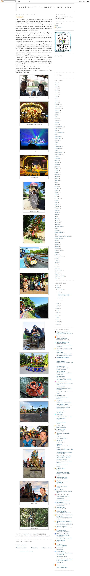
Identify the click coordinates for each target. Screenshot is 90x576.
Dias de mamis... (61, 498)
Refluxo (56, 254)
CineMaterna (60, 400)
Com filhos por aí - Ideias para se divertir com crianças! (65, 559)
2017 (58, 306)
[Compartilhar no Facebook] (43, 534)
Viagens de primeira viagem (64, 456)
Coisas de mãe (60, 490)
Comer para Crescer (62, 411)
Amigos (56, 114)
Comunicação (58, 154)
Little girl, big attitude (62, 486)
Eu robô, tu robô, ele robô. (62, 478)
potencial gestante (61, 418)
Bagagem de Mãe (61, 366)
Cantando (57, 140)
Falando (57, 190)
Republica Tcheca (59, 256)
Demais (58, 393)
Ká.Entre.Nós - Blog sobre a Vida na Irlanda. (65, 450)
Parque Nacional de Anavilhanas (62, 236)
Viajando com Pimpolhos (63, 534)
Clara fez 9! (60, 298)
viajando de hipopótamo (62, 545)
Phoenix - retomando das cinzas (63, 457)
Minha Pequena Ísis (61, 511)
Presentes (57, 248)
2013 (58, 315)
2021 (58, 285)
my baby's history (61, 468)
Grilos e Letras (60, 437)
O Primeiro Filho (61, 429)
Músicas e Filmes (59, 226)
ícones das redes (60, 359)
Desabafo (57, 162)
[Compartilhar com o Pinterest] (45, 534)
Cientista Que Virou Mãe (63, 472)
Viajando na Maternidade (63, 433)
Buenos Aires (58, 138)
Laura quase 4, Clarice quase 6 (63, 531)
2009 (58, 324)
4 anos (56, 90)
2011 (58, 319)
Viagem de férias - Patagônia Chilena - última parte (64, 294)
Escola (56, 178)
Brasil (56, 134)
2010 (58, 322)
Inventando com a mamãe (63, 357)
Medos (56, 220)
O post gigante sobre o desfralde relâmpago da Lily (63, 504)
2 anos (56, 87)
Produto (58, 423)
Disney (56, 170)
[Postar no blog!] (40, 534)
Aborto (56, 102)
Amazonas (57, 110)
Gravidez (57, 208)
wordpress (59, 419)
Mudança (57, 224)
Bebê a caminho (58, 126)
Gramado (57, 206)
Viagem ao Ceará (60, 430)
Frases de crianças (61, 422)
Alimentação (58, 106)
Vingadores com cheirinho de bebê (64, 402)
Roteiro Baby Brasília (62, 567)
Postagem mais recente (21, 547)
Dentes (56, 160)
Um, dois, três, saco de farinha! (64, 348)
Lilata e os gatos (61, 540)
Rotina (56, 258)
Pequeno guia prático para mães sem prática (65, 515)
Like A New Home (61, 395)
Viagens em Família (59, 276)
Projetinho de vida (61, 425)
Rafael (56, 252)
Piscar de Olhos (60, 551)
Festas (56, 196)
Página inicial (34, 547)
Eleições (58, 487)
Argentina (57, 122)
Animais (57, 118)
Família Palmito (61, 361)
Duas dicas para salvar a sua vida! (64, 512)
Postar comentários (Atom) (26, 551)
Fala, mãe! (59, 444)
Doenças (57, 174)
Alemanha (57, 104)
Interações (57, 212)
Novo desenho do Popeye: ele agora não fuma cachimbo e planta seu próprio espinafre (64, 407)
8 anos (56, 98)
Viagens (47, 535)
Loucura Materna (61, 387)
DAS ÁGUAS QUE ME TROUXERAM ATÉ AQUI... (63, 339)
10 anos (56, 82)
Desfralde (57, 164)
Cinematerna (58, 148)
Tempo (58, 469)
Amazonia (57, 112)
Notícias (57, 230)
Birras (56, 130)
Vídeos (56, 278)
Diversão (57, 172)
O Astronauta (60, 547)
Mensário (57, 222)
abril (59, 292)
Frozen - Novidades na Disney (63, 496)
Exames (56, 188)
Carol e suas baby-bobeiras (63, 464)
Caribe (56, 142)
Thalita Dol (59, 440)
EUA (56, 182)
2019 (58, 287)
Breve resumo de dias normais (63, 500)
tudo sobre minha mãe (62, 381)
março (59, 301)
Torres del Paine (58, 270)
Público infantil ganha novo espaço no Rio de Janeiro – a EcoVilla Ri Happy (64, 378)
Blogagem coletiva (59, 132)
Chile (56, 144)
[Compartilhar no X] (42, 534)
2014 (58, 312)
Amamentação (58, 108)
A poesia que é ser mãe (61, 508)
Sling (56, 264)
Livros (56, 214)
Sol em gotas (59, 350)
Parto (56, 240)
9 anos (26, 535)
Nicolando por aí (61, 502)
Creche (56, 156)
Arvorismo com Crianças (62, 438)
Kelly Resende (58, 27)
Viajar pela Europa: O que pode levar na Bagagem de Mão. (64, 452)
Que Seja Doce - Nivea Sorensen (64, 392)
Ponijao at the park (60, 442)
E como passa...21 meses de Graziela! (64, 528)
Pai (55, 234)
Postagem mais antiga (47, 547)
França (56, 200)
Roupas (56, 260)
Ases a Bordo (60, 414)
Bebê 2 (56, 124)
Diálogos (57, 168)
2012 (58, 317)
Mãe (56, 216)
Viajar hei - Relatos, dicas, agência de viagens (63, 342)
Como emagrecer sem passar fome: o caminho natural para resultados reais (64, 354)
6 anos (56, 94)
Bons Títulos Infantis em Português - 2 (65, 524)
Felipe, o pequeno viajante (63, 332)
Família (56, 192)
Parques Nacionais (59, 238)
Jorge (56, 25)
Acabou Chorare (60, 549)
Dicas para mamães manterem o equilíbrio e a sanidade (63, 368)
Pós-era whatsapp (60, 483)
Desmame (57, 166)
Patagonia (57, 244)
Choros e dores (58, 146)
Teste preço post (60, 412)
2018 (58, 303)
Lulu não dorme (61, 507)
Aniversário (31, 535)
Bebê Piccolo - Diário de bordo (45, 7)
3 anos (56, 88)
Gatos (56, 202)
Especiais (57, 180)
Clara (56, 150)
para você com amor (62, 526)
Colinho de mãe (60, 565)
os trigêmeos (60, 544)
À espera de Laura (61, 530)
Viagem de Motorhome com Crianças (64, 416)
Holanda (57, 210)
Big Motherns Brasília (62, 556)
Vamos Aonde (60, 562)
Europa (56, 184)
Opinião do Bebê (59, 232)
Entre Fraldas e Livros (62, 404)
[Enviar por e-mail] (38, 534)
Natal (56, 228)
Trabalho (57, 272)
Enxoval (57, 176)
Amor (56, 116)
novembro (60, 289)
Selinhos (57, 262)
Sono (56, 266)
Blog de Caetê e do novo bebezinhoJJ (62, 481)
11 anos (56, 84)
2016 (58, 308)
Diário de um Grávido (62, 477)
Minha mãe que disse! (62, 459)
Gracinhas (57, 204)
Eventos (57, 186)
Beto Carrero (40, 535)
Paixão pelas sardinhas (61, 427)
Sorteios (57, 268)
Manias (56, 218)
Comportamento (58, 152)
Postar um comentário (21, 545)
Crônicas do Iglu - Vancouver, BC (64, 521)
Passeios (57, 242)
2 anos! (58, 466)
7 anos (56, 96)
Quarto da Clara (58, 250)
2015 (58, 310)
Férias (56, 194)
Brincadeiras (58, 136)
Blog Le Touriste (61, 371)
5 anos (56, 92)
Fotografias (57, 198)
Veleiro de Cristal (61, 337)
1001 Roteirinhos (61, 376)
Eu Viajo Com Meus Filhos (63, 495)
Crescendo (57, 158)
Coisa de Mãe (60, 352)
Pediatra (57, 246)
